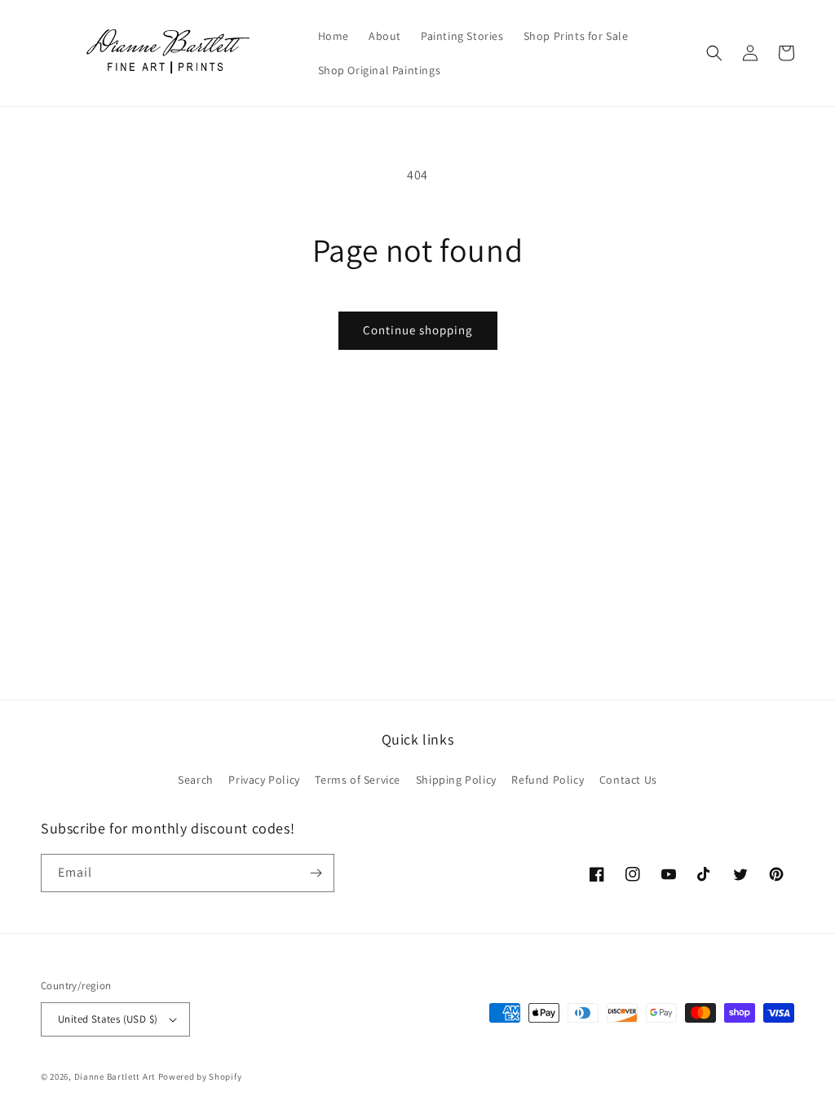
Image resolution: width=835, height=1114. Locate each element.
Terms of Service (357, 779)
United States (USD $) (107, 1019)
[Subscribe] (316, 873)
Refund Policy (547, 779)
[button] (714, 53)
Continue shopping (418, 330)
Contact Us (628, 779)
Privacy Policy (263, 779)
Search (196, 779)
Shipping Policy (456, 779)
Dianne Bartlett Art (115, 1076)
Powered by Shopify (200, 1076)
